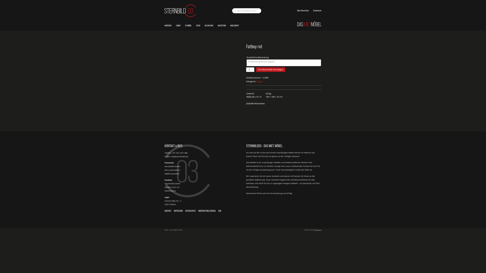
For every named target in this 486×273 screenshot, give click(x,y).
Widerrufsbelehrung (207, 210)
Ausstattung (222, 25)
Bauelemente (234, 25)
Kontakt (168, 210)
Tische (198, 25)
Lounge (178, 25)
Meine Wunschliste (303, 10)
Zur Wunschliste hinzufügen (270, 70)
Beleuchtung (209, 25)
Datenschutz (190, 210)
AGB (219, 210)
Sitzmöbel (188, 25)
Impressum (178, 210)
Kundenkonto (317, 10)
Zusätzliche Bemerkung (258, 57)
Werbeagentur (318, 230)
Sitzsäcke (259, 81)
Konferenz (168, 25)
